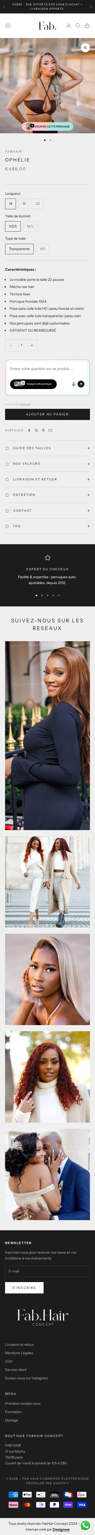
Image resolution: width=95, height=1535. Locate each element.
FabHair (13, 151)
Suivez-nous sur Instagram (26, 1378)
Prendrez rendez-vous (23, 1403)
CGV (9, 1361)
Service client (15, 1369)
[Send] (81, 384)
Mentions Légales (19, 1353)
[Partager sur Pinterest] (43, 430)
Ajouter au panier (47, 414)
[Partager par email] (50, 430)
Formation (13, 1412)
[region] (47, 571)
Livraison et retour (19, 1344)
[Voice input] (74, 384)
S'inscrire (24, 1288)
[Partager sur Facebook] (29, 430)
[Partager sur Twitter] (36, 430)
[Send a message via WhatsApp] (85, 1525)
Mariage (11, 1420)
